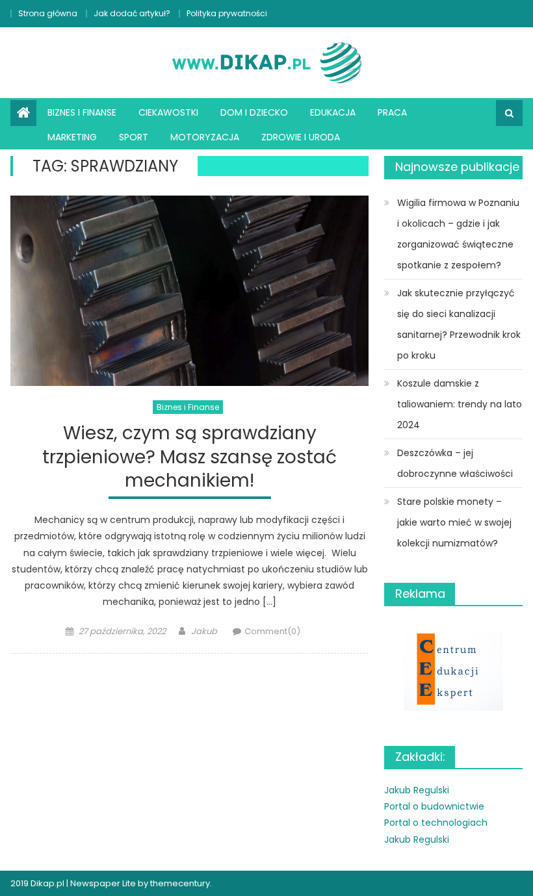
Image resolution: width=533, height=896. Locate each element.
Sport (133, 137)
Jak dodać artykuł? (132, 13)
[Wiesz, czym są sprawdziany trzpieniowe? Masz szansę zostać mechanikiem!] (189, 290)
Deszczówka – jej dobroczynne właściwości (455, 463)
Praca (392, 112)
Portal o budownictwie (434, 806)
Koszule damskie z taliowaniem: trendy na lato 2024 (459, 404)
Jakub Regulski (416, 790)
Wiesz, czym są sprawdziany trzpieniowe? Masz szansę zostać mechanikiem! (189, 457)
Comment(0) (272, 631)
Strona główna (47, 13)
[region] (453, 671)
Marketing (72, 137)
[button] (453, 671)
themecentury (180, 883)
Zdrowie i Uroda (300, 137)
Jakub (204, 631)
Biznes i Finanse (81, 112)
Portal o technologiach (436, 822)
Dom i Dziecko (254, 112)
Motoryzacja (204, 137)
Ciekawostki (168, 112)
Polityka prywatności (227, 13)
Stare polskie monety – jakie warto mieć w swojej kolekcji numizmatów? (454, 522)
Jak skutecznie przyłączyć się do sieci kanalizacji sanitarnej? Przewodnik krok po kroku (459, 324)
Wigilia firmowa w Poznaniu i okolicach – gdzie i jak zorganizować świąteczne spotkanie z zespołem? (458, 234)
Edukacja (333, 112)
